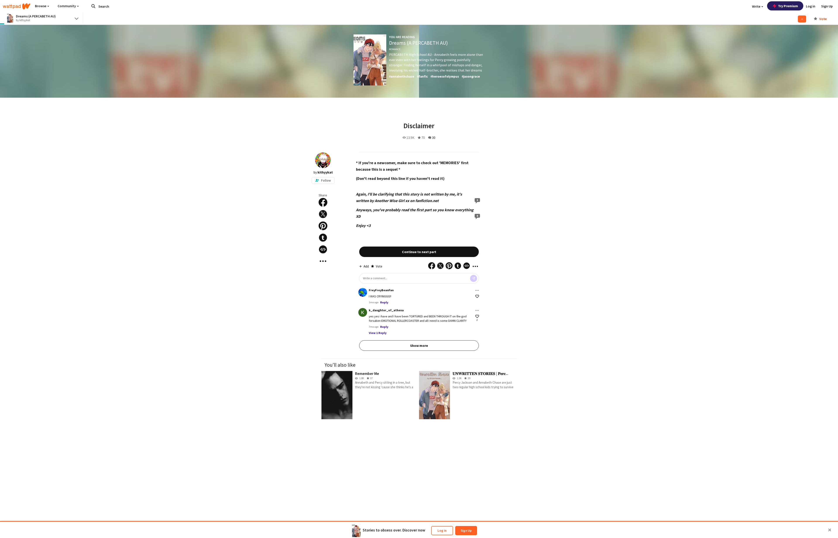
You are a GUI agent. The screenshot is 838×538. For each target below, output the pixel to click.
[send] (473, 278)
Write (756, 6)
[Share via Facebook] (323, 202)
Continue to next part (419, 252)
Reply (384, 302)
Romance (394, 49)
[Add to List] (802, 18)
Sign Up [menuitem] (827, 6)
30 (433, 137)
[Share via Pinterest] (323, 225)
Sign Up (466, 530)
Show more (419, 345)
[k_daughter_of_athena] (362, 312)
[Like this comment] (477, 296)
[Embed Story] (323, 249)
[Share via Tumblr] (323, 237)
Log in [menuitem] (810, 6)
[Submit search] (93, 6)
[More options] (477, 290)
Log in (442, 530)
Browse (41, 6)
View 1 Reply (377, 333)
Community (67, 6)
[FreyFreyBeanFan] (362, 292)
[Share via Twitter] (323, 214)
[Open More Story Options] (323, 261)
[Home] (16, 6)
